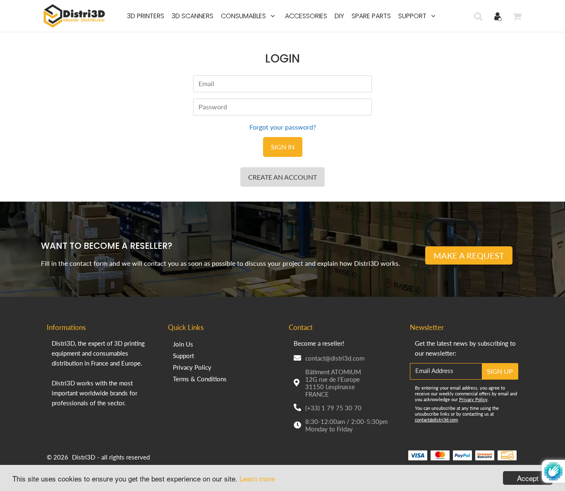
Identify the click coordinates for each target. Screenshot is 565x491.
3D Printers (145, 16)
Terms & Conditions (200, 379)
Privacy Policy (192, 367)
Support (412, 16)
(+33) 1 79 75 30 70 (333, 408)
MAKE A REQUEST (468, 255)
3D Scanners (192, 16)
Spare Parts (371, 16)
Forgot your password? (282, 127)
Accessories (306, 16)
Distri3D (83, 457)
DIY (339, 16)
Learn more (257, 478)
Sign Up (500, 371)
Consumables (243, 16)
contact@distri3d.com (334, 358)
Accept (528, 478)
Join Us (183, 344)
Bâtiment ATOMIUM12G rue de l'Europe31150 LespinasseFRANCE (333, 383)
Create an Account (282, 177)
